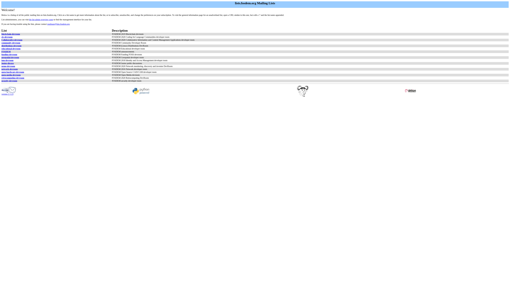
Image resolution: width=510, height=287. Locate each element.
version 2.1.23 (7, 94)
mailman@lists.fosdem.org (58, 24)
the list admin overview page (41, 19)
